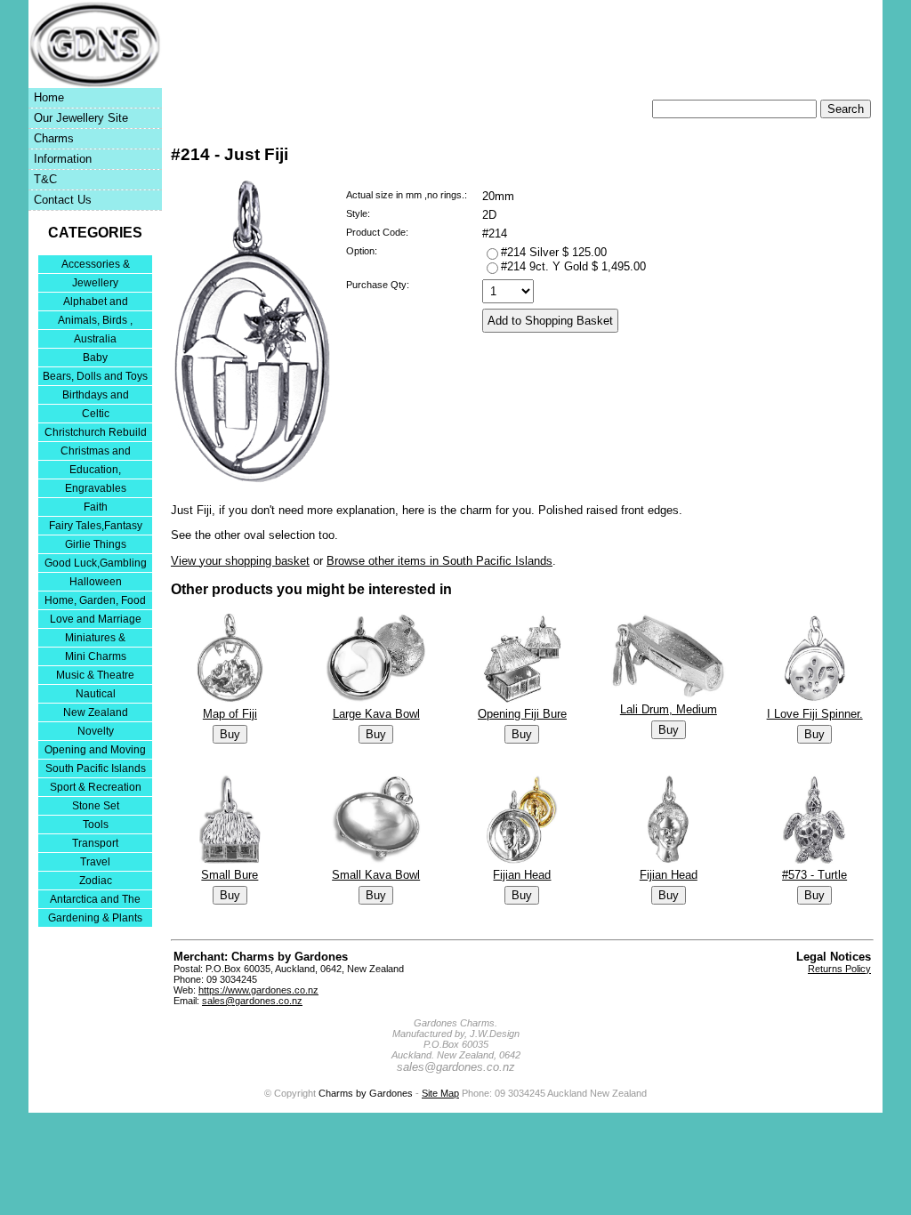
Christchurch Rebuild (95, 432)
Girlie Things (95, 544)
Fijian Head (522, 874)
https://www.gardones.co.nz (258, 990)
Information (63, 158)
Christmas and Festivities (95, 452)
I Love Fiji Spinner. (815, 713)
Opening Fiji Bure (522, 713)
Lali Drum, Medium (668, 709)
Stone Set (95, 806)
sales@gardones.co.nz (252, 1000)
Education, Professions (95, 471)
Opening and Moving (95, 750)
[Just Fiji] (251, 479)
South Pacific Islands (95, 768)
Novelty (95, 731)
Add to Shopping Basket (550, 320)
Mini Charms (95, 656)
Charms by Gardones (365, 1093)
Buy (230, 734)
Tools (96, 824)
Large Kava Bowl (376, 713)
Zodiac (95, 880)
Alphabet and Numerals (95, 302)
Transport (95, 843)
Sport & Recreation (95, 787)
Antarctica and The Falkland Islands (95, 900)
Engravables (95, 488)
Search (845, 109)
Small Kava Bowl (376, 874)
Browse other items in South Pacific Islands (439, 560)
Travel (95, 862)
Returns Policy (839, 968)
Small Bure (229, 874)
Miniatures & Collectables (95, 639)
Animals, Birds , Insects (95, 321)
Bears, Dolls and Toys (95, 376)
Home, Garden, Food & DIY (95, 601)
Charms (54, 138)
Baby (95, 357)
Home (49, 97)
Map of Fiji (230, 713)
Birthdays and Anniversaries (95, 396)
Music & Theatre (95, 675)
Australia (95, 339)
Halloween (95, 581)
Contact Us (63, 199)
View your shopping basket (240, 560)
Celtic (95, 413)
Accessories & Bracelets (95, 265)
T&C (45, 179)
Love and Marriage (95, 619)
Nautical (96, 694)
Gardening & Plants (95, 918)
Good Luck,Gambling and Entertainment (95, 564)
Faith (96, 507)
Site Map (440, 1093)
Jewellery (95, 283)
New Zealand (95, 712)
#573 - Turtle (814, 874)
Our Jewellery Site (81, 118)
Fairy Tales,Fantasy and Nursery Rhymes (95, 527)
